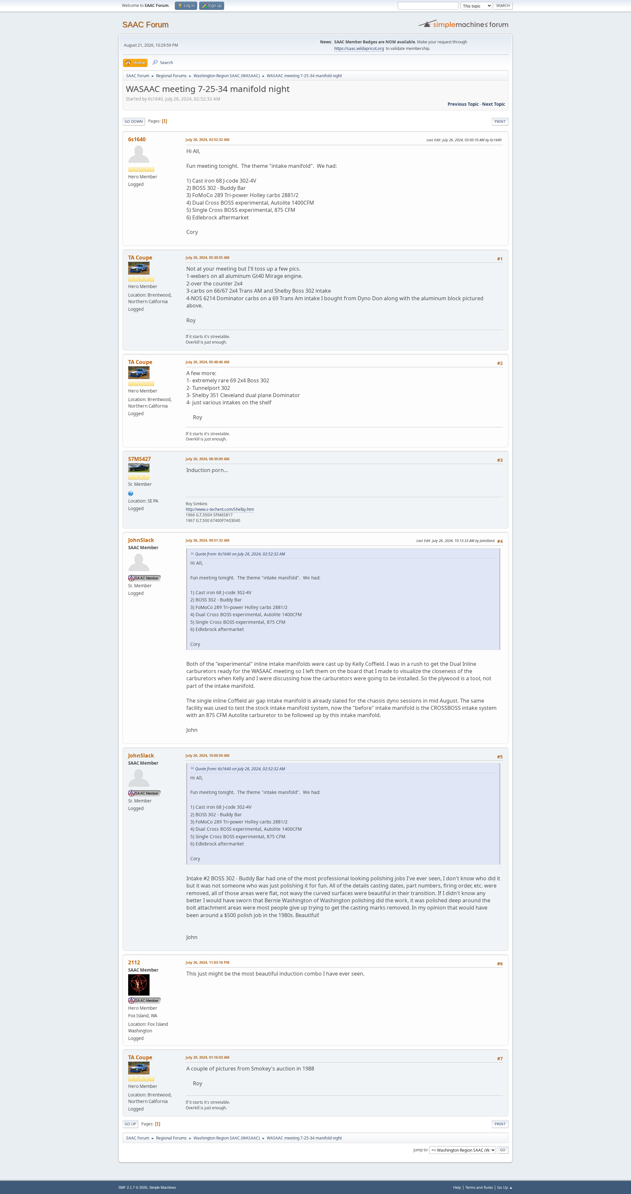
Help (457, 1187)
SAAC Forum (145, 24)
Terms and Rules (479, 1187)
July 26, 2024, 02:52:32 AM (207, 139)
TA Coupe (140, 257)
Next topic (493, 104)
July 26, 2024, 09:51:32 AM (207, 540)
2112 (134, 962)
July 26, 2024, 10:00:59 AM (207, 755)
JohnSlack (141, 540)
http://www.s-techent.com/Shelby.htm (220, 509)
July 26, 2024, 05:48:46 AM (207, 361)
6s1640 (137, 139)
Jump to (420, 1149)
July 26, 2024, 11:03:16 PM (207, 962)
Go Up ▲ (505, 1187)
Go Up (130, 1123)
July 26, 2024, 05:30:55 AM (207, 257)
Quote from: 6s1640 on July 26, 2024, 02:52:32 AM (240, 554)
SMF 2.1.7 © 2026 (132, 1187)
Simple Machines (162, 1187)
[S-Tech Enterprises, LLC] (130, 493)
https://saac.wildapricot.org (359, 48)
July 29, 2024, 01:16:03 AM (207, 1057)
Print (500, 121)
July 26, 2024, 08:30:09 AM (207, 458)
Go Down (134, 121)
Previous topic (463, 104)
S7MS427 (139, 458)
